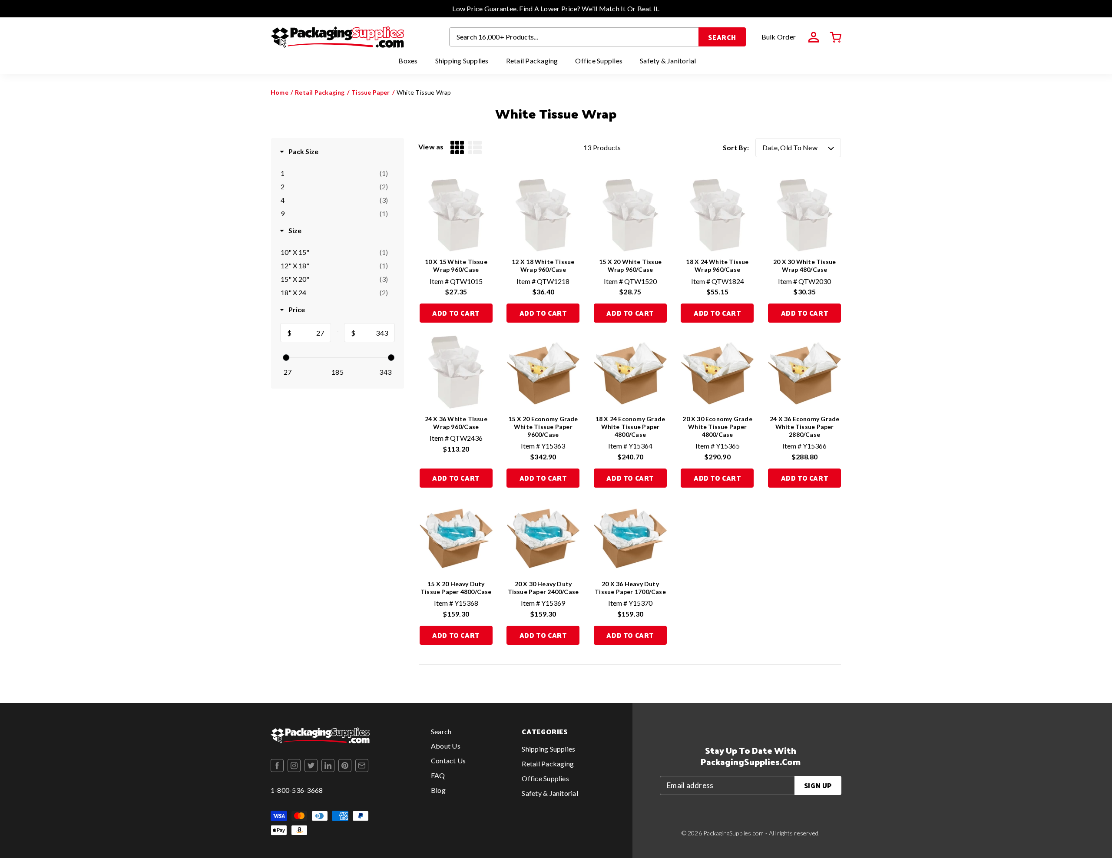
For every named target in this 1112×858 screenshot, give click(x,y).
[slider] (286, 357)
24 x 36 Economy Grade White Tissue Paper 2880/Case (804, 426)
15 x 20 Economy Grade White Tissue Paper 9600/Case (543, 426)
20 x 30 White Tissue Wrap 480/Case (804, 265)
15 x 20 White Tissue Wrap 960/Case (630, 265)
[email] (361, 765)
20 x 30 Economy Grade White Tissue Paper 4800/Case (717, 426)
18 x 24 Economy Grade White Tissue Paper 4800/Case (630, 426)
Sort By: (736, 147)
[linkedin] (327, 765)
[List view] (475, 147)
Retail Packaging (319, 92)
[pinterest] (344, 765)
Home (279, 92)
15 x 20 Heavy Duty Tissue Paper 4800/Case (456, 587)
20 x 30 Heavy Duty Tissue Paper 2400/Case (543, 587)
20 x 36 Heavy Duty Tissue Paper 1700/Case (630, 587)
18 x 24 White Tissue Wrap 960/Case (717, 265)
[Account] (813, 37)
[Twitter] (311, 765)
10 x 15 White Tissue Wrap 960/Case (456, 265)
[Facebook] (277, 765)
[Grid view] (457, 147)
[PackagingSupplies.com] (337, 37)
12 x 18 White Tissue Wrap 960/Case (543, 265)
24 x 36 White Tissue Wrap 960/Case (456, 422)
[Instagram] (294, 765)
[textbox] (311, 333)
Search (722, 37)
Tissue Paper (370, 92)
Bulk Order (778, 37)
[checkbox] (334, 173)
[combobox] (574, 36)
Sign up (818, 785)
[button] (835, 37)
